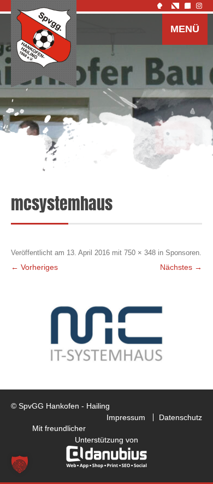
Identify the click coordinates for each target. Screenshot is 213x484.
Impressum (125, 417)
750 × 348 (140, 253)
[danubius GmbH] (106, 465)
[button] (19, 464)
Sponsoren (182, 253)
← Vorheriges (34, 267)
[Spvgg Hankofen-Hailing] (43, 44)
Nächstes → (181, 267)
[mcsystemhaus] (106, 332)
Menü (184, 28)
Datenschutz (180, 417)
